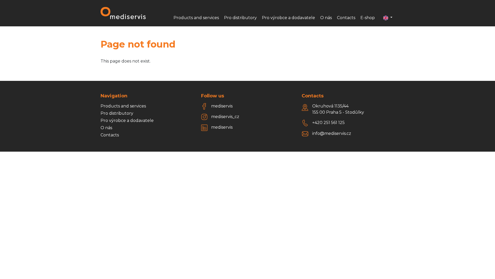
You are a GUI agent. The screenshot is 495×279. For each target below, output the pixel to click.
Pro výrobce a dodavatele (288, 17)
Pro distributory (240, 17)
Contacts (346, 17)
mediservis (222, 106)
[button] (387, 18)
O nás (326, 17)
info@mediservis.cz (331, 133)
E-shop (367, 17)
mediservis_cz (225, 116)
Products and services (196, 17)
